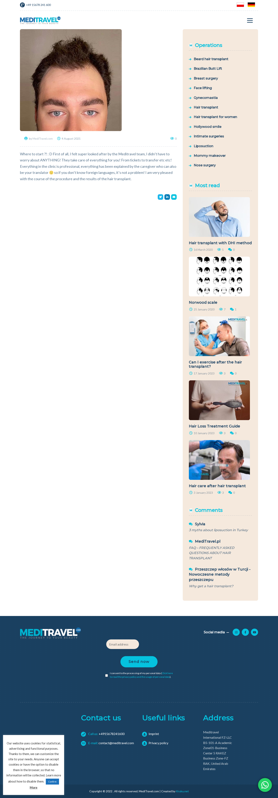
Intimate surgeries (209, 136)
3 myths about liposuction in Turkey (218, 530)
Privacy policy (158, 743)
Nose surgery (205, 165)
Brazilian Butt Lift (208, 69)
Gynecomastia (206, 98)
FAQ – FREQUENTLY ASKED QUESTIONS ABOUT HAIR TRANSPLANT (211, 553)
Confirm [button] (52, 781)
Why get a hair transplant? (211, 586)
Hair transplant (206, 107)
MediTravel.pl (207, 541)
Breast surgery (206, 78)
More (33, 787)
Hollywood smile (207, 127)
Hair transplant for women (215, 117)
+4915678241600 (106, 734)
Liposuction (203, 146)
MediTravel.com (43, 138)
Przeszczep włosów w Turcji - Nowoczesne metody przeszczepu (220, 574)
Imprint (154, 734)
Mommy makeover (210, 156)
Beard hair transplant (211, 59)
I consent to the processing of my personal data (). (141, 675)
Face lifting (203, 88)
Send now (139, 661)
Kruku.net (182, 791)
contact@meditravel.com (111, 743)
